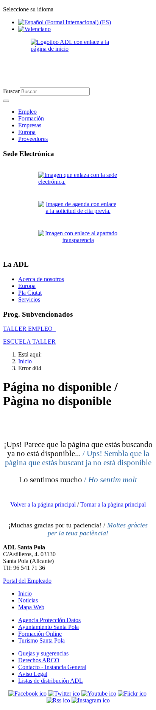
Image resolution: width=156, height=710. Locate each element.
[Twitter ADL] (64, 693)
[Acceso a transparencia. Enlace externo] (78, 241)
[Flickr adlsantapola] (132, 693)
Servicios (29, 299)
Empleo (27, 111)
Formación (31, 118)
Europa (27, 132)
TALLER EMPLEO (29, 328)
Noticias (28, 600)
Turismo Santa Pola (41, 640)
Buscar (11, 91)
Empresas (29, 125)
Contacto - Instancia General (52, 667)
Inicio (25, 593)
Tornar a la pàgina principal (113, 504)
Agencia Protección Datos (49, 620)
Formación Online (40, 633)
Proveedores (33, 139)
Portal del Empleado (27, 580)
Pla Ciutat (30, 292)
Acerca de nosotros (41, 279)
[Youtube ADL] (98, 693)
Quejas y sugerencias (43, 653)
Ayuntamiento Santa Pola (48, 627)
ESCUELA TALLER (29, 341)
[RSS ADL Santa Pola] (58, 700)
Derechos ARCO (38, 660)
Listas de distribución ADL (50, 680)
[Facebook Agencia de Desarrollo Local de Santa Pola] (27, 693)
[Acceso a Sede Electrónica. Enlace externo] (78, 183)
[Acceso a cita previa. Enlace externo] (78, 212)
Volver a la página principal (43, 504)
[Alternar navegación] (6, 101)
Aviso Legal (32, 674)
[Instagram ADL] (91, 700)
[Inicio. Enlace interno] (78, 60)
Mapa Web (31, 607)
